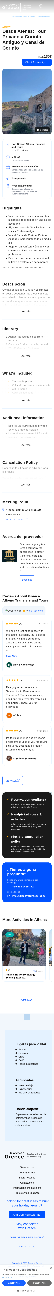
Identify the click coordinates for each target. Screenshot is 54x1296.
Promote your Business (27, 1193)
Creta (21, 1056)
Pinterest (35, 1253)
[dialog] (27, 1280)
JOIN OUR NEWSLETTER (27, 1215)
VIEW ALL (11, 781)
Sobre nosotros (27, 1177)
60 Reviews (36, 610)
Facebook (13, 1253)
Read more (7, 1277)
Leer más (27, 579)
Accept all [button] (14, 1283)
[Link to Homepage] (10, 6)
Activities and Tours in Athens (23, 17)
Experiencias (25, 1089)
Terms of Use (27, 1167)
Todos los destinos (28, 1064)
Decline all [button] (39, 1283)
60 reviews (22, 150)
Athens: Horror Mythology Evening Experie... (20, 976)
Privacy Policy (27, 1172)
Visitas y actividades (29, 1092)
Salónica (23, 1053)
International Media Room (27, 1188)
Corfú (21, 1060)
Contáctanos (27, 1182)
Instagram (18, 1253)
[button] (27, 1291)
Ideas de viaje (25, 1085)
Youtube (30, 1253)
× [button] (51, 1268)
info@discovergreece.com (28, 896)
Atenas (22, 1049)
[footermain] (27, 1017)
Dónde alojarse (27, 1109)
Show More (11, 656)
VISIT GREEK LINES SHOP (26, 1237)
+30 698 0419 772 (23, 886)
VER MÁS (27, 1000)
